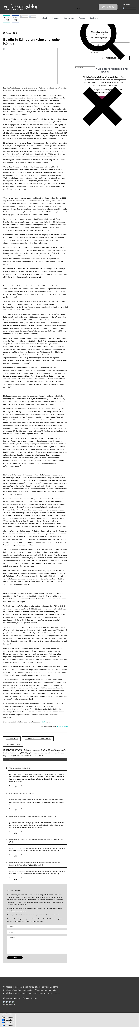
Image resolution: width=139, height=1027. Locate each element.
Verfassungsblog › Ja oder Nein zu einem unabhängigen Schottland (29, 839)
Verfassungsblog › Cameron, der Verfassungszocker (24, 816)
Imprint (34, 998)
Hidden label (9, 1017)
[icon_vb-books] (32, 16)
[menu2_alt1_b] (24, 16)
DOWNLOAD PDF (12, 739)
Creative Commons (62, 726)
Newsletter (7, 998)
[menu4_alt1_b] (6, 16)
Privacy (26, 998)
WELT (43, 722)
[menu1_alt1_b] (15, 16)
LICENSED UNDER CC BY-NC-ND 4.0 (38, 739)
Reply (15, 787)
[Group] (21, 5)
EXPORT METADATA (13, 744)
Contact (17, 998)
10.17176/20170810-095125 (32, 755)
